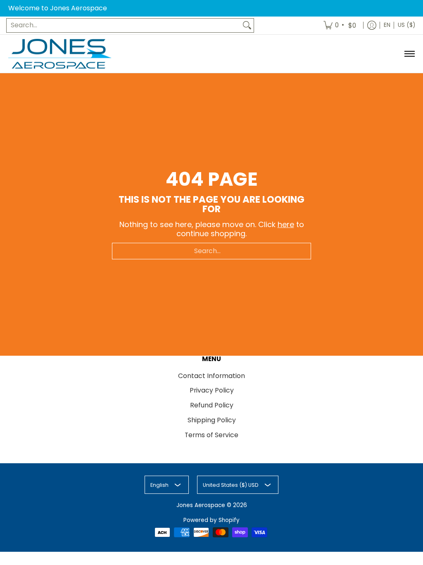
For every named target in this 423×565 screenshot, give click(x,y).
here (286, 224)
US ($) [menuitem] (406, 25)
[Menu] (409, 54)
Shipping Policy (212, 420)
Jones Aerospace (200, 505)
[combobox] (123, 25)
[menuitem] (340, 25)
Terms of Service (211, 435)
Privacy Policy (212, 390)
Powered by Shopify (211, 520)
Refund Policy (211, 405)
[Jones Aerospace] (60, 54)
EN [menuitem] (387, 25)
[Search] (247, 25)
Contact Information (211, 376)
